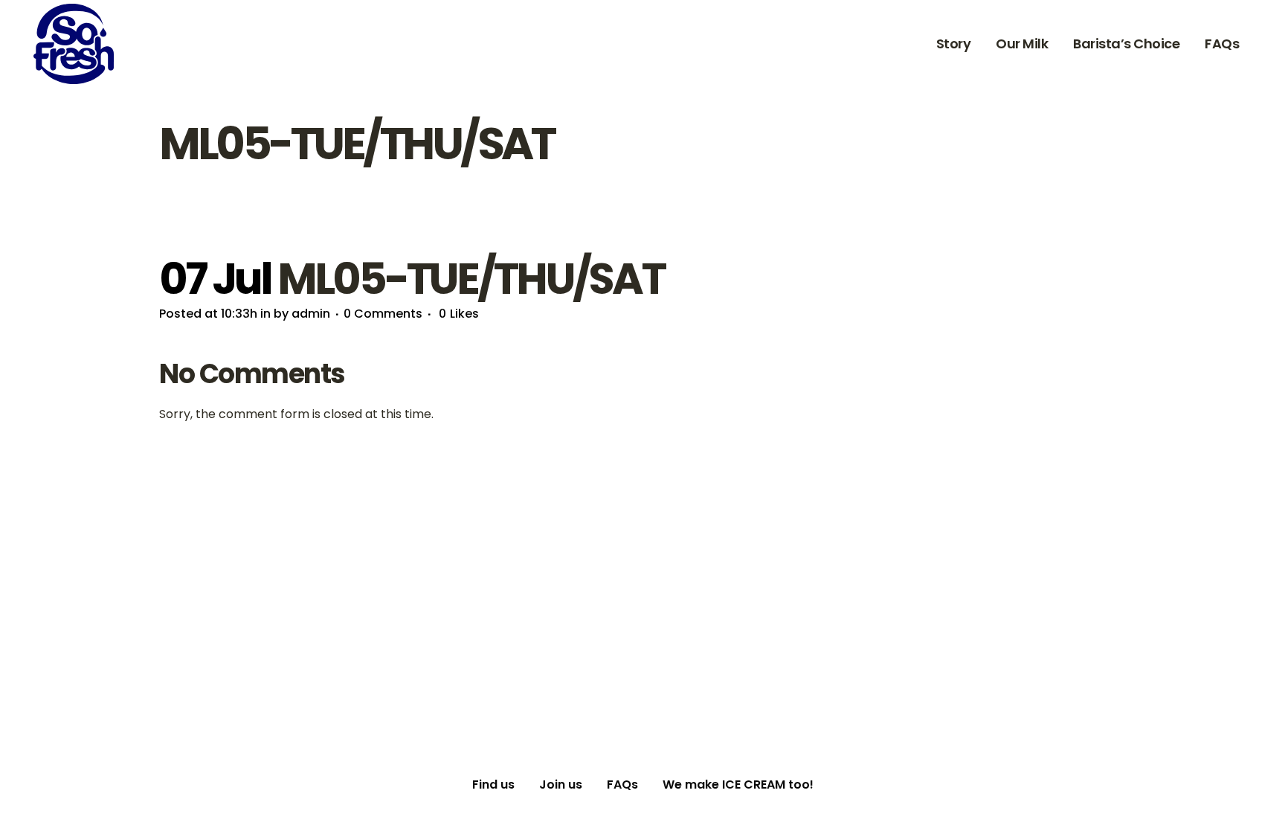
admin (311, 313)
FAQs (622, 784)
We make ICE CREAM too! (738, 784)
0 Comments (383, 313)
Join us (560, 784)
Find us (493, 784)
